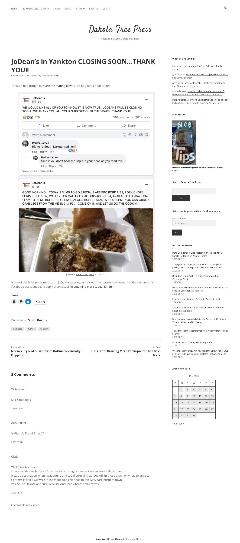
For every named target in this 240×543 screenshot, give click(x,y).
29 (181, 415)
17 (194, 402)
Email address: (179, 218)
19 (206, 402)
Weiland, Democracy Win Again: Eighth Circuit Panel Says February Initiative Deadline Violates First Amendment (200, 352)
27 (212, 409)
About (67, 8)
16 (188, 402)
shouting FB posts (85, 274)
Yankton (44, 328)
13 (212, 396)
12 (206, 396)
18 (200, 402)
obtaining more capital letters (93, 287)
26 (206, 409)
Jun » (181, 423)
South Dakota (37, 320)
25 (200, 409)
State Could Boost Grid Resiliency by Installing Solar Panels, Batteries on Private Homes (197, 254)
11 (200, 396)
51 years (86, 86)
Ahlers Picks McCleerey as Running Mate (192, 342)
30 (188, 415)
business (17, 328)
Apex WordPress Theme (109, 539)
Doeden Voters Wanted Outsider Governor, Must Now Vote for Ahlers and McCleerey (199, 321)
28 (175, 415)
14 (175, 402)
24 (194, 409)
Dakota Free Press (120, 29)
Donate (56, 8)
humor (31, 328)
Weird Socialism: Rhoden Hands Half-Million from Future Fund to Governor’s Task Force (198, 93)
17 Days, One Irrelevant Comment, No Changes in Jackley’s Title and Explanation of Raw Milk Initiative (197, 266)
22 (181, 409)
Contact (106, 8)
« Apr (175, 423)
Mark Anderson (180, 99)
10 (194, 396)
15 (181, 402)
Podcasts (93, 8)
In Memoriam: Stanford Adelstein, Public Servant (196, 299)
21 (175, 409)
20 (212, 402)
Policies (78, 8)
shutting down (63, 86)
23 (188, 409)
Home (14, 8)
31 (194, 415)
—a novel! (35, 8)
